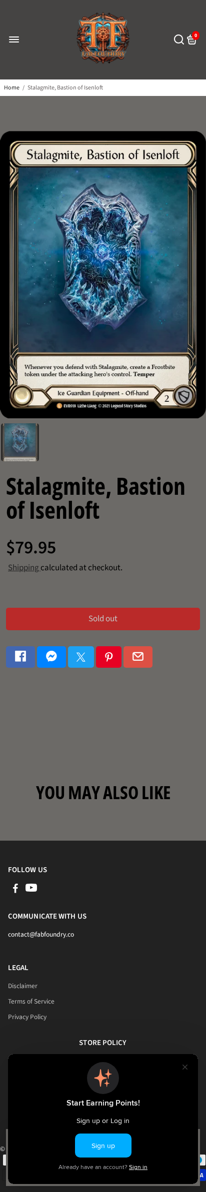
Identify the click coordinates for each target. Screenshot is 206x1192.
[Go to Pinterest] (109, 657)
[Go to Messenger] (51, 657)
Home (12, 87)
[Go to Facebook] (20, 657)
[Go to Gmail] (138, 657)
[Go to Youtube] (31, 890)
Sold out (103, 619)
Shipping (24, 568)
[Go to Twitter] (81, 657)
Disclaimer (23, 986)
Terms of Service (31, 1001)
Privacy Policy (27, 1017)
